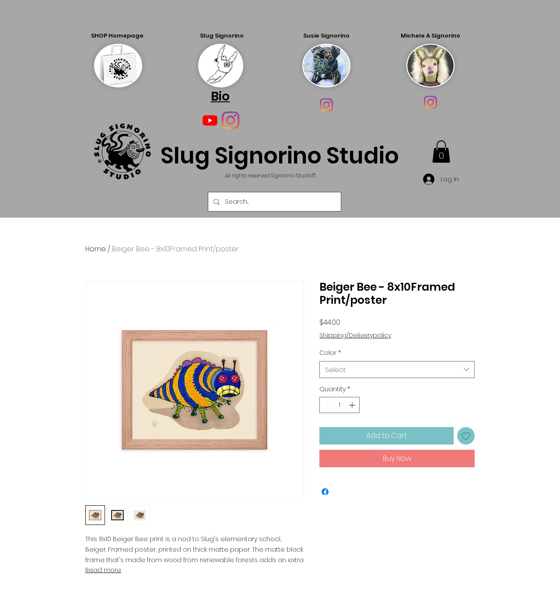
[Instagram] (326, 104)
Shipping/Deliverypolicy (355, 335)
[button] (441, 151)
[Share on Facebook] (325, 491)
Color (330, 353)
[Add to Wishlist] (466, 436)
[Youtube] (210, 120)
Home (95, 249)
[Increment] (352, 405)
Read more (103, 570)
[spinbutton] (339, 405)
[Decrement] (326, 405)
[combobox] (397, 369)
